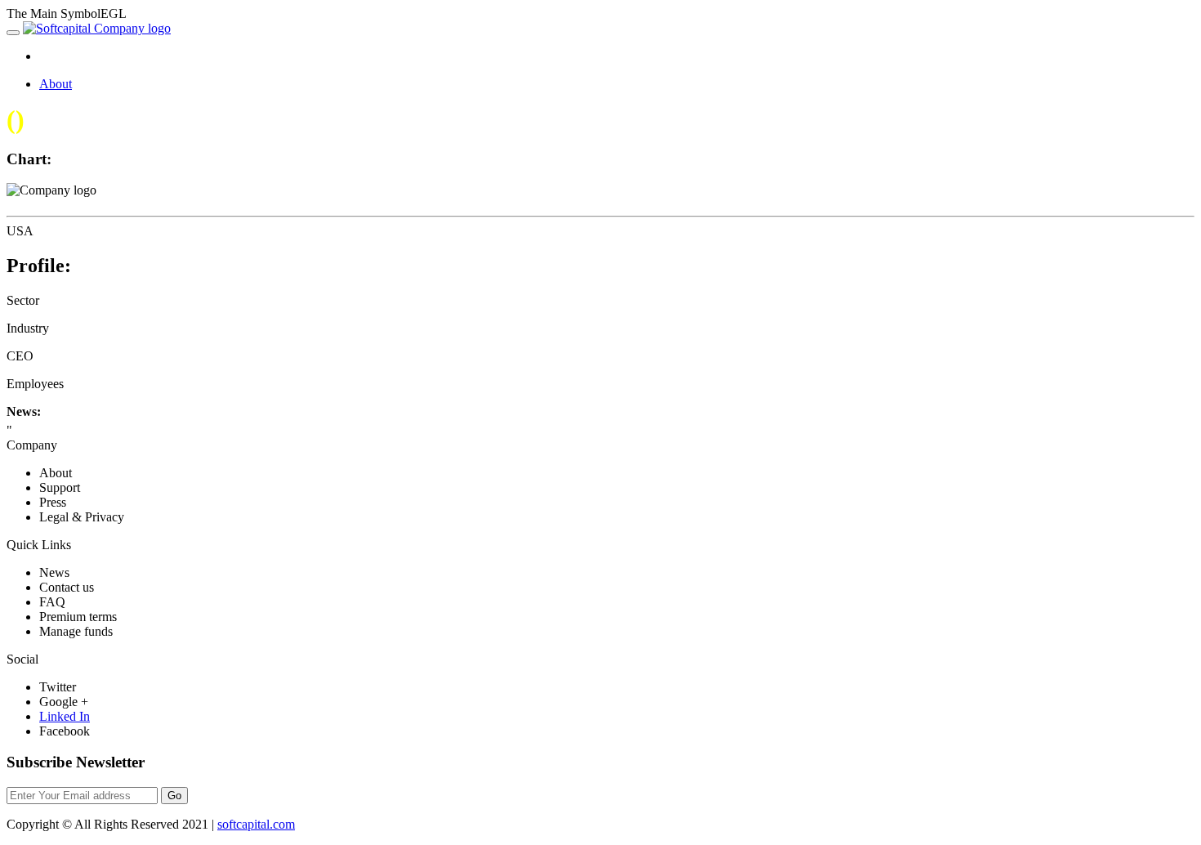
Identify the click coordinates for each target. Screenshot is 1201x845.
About (55, 84)
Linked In (64, 716)
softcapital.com (256, 824)
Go (174, 795)
